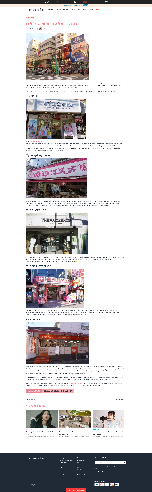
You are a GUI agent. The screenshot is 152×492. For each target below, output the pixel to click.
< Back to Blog (30, 17)
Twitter (88, 383)
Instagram (80, 383)
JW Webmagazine (36, 141)
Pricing (50, 10)
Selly (44, 29)
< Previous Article (32, 399)
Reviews (62, 469)
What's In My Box (62, 10)
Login (121, 2)
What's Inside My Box (66, 460)
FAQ (78, 462)
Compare (63, 474)
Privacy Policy (81, 474)
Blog (98, 10)
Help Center (80, 472)
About (62, 465)
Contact (79, 465)
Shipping (79, 458)
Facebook (73, 383)
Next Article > (119, 399)
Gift (84, 10)
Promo (62, 467)
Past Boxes (76, 10)
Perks (91, 10)
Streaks (79, 469)
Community (80, 460)
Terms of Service (82, 477)
